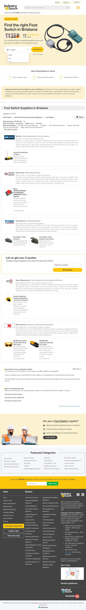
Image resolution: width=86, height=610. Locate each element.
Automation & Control (31, 497)
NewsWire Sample (8, 512)
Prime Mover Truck (50, 463)
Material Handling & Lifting (50, 503)
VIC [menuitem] (10, 58)
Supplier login (13, 531)
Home (5, 497)
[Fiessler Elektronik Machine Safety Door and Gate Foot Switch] (17, 294)
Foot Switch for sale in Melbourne (14, 397)
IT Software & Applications (33, 559)
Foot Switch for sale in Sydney (13, 394)
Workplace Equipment (49, 562)
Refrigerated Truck (50, 466)
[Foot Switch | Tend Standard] (17, 235)
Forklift (26, 466)
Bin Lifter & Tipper (10, 461)
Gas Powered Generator (57, 125)
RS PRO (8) (17, 121)
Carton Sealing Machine (11, 464)
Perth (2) (39, 123)
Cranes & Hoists (30, 520)
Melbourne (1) (29, 123)
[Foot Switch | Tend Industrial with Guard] (43, 235)
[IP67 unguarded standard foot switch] (43, 339)
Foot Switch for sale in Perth (13, 401)
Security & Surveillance (49, 528)
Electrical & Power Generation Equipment (29, 117)
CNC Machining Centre (11, 467)
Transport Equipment (49, 534)
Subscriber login (14, 536)
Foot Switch (50, 117)
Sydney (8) (19, 123)
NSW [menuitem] (10, 55)
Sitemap (5, 521)
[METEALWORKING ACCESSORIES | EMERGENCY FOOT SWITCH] (17, 187)
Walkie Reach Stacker (71, 469)
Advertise (77, 2)
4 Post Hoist (8, 458)
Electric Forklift (29, 458)
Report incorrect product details (69, 406)
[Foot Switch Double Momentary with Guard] (17, 339)
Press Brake (48, 460)
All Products (7, 117)
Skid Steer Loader (70, 458)
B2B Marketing (7, 506)
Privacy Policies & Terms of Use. (38, 603)
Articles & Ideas (7, 500)
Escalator (43, 125)
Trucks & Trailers (47, 537)
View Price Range (37, 54)
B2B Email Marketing (9, 509)
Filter (81, 117)
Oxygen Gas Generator (10, 127)
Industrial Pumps (30, 550)
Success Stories (7, 518)
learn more (50, 437)
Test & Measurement (49, 531)
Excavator (27, 463)
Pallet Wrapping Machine (32, 469)
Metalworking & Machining (50, 506)
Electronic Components (32, 528)
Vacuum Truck (69, 466)
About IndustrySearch (9, 503)
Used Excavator (69, 463)
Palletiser (47, 458)
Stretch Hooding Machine (72, 460)
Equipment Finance (30, 460)
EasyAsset (68, 552)
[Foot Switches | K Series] (17, 150)
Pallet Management (48, 520)
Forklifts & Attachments (32, 536)
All (24, 121)
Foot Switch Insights (10, 129)
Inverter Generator (73, 125)
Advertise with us (8, 515)
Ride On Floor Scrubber (52, 469)
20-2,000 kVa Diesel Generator (28, 125)
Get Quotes (37, 49)
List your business (13, 526)
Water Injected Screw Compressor (32, 127)
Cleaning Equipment (31, 506)
